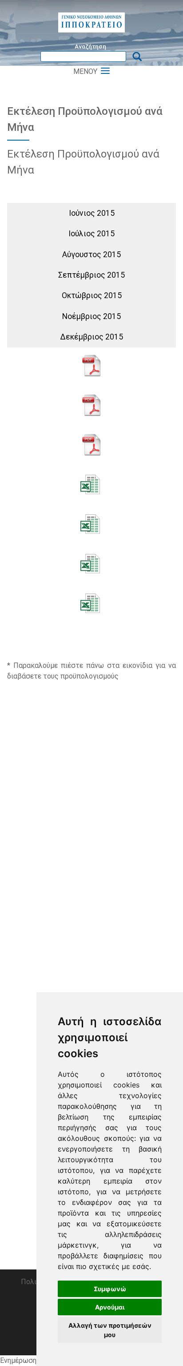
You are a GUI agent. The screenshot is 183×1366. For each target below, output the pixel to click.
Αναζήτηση (90, 46)
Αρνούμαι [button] (110, 1307)
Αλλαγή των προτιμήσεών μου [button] (109, 1330)
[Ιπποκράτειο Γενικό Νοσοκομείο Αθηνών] (91, 22)
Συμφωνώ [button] (110, 1289)
